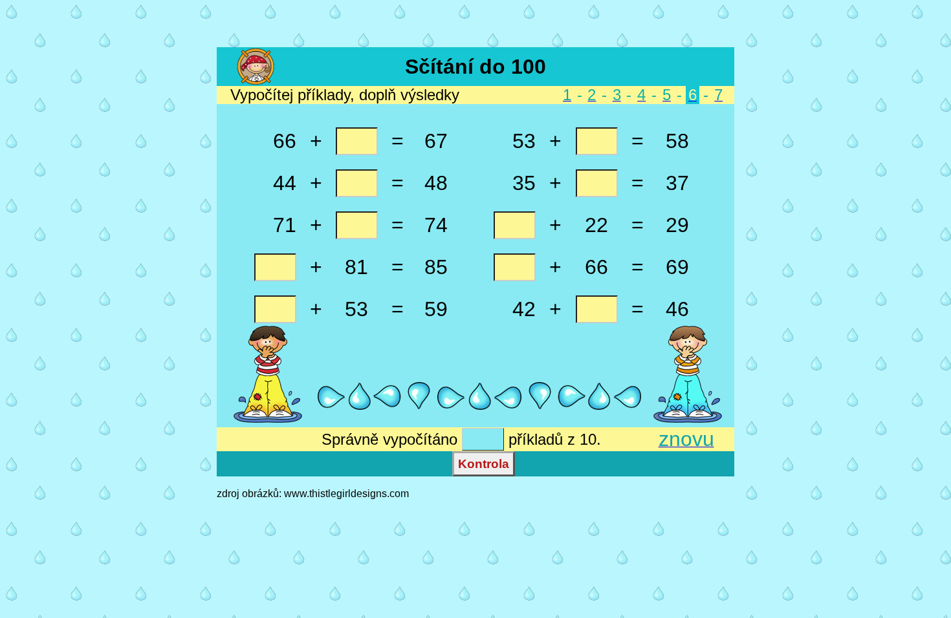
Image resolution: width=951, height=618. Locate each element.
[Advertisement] (475, 24)
